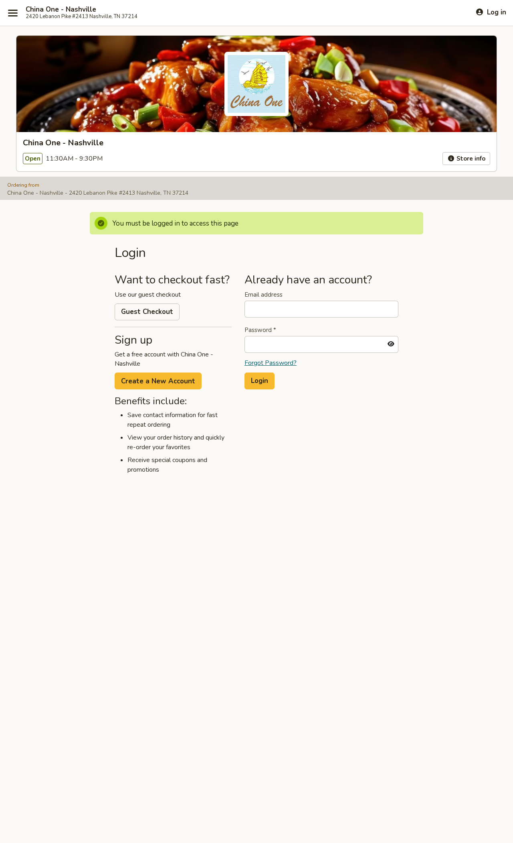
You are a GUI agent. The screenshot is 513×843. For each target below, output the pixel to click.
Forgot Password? (270, 362)
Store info (470, 159)
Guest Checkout (147, 311)
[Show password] (391, 344)
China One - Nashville (61, 10)
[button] (259, 381)
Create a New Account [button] (158, 381)
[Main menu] (13, 13)
